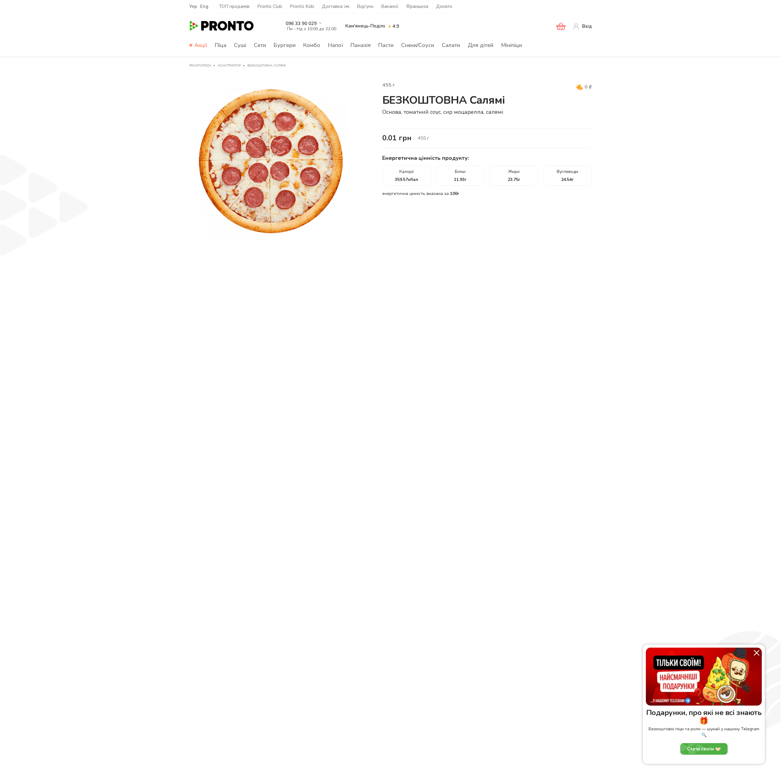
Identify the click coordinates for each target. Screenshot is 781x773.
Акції (200, 45)
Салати (451, 45)
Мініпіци (511, 45)
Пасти (386, 45)
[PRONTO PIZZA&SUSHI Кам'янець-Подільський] (231, 26)
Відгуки (365, 6)
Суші (240, 45)
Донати (444, 6)
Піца (220, 45)
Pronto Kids (302, 6)
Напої (335, 45)
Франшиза (417, 6)
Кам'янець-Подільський (371, 26)
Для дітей (480, 45)
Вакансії (389, 6)
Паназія (361, 45)
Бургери (285, 45)
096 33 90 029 (301, 23)
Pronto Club (269, 6)
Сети (260, 45)
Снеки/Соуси (417, 45)
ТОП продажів (234, 6)
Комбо (311, 45)
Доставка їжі (335, 6)
